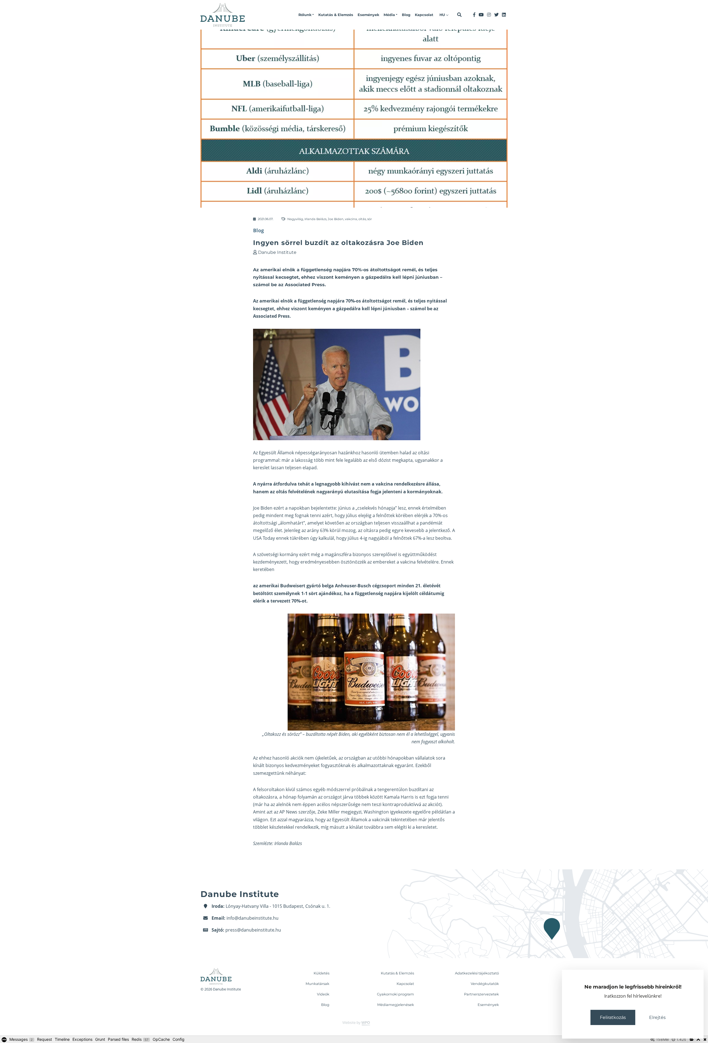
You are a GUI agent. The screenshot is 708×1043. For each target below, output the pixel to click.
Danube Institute (277, 252)
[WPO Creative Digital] (354, 1023)
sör (369, 219)
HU (442, 15)
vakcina (351, 219)
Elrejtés (657, 1017)
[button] (306, 15)
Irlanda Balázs (315, 219)
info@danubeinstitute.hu (252, 918)
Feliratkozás (613, 1017)
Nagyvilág (295, 219)
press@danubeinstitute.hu (253, 930)
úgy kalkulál (322, 538)
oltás (362, 219)
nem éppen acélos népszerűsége (326, 804)
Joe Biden (335, 219)
